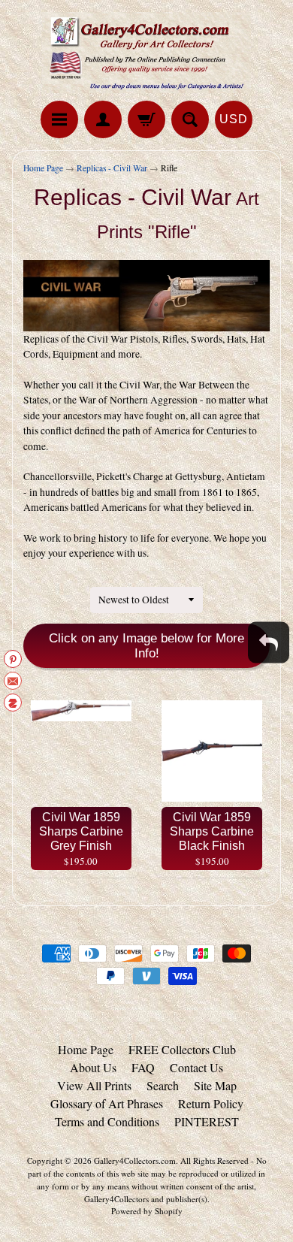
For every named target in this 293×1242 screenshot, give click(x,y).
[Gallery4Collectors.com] (146, 52)
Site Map (215, 1085)
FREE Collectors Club (182, 1049)
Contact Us (196, 1067)
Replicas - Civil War (112, 168)
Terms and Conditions (107, 1121)
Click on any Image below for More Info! (146, 645)
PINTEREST (206, 1121)
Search (162, 1085)
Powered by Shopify (147, 1210)
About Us (93, 1067)
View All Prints (94, 1085)
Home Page (43, 168)
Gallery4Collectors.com (135, 1160)
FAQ (143, 1067)
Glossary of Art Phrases (106, 1103)
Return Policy (210, 1103)
